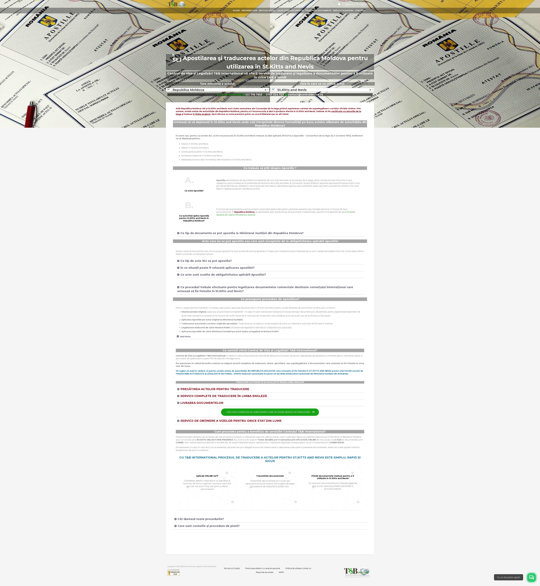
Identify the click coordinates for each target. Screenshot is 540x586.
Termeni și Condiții (232, 568)
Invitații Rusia (267, 10)
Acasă (236, 10)
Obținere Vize (249, 10)
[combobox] (217, 90)
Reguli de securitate (264, 572)
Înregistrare (364, 4)
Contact (360, 10)
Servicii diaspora (343, 10)
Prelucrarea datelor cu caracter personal (262, 568)
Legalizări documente (290, 10)
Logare (348, 4)
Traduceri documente (318, 10)
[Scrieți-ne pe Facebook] (531, 577)
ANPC (281, 572)
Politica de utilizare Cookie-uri (298, 568)
